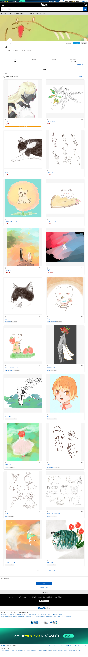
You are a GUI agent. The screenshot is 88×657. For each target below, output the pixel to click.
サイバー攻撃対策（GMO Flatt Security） (44, 616)
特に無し (49, 370)
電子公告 (60, 597)
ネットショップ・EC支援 (17, 650)
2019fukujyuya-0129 (51, 321)
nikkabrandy (8, 321)
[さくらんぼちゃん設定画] (65, 494)
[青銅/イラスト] (65, 543)
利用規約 (39, 597)
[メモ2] (23, 494)
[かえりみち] (23, 251)
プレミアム (12, 13)
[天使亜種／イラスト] (65, 348)
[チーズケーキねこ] (65, 202)
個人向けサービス (72, 650)
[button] (38, 570)
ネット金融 (60, 650)
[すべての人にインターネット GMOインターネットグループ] (76, 1)
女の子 (48, 416)
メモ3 (48, 465)
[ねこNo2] (23, 300)
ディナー (49, 319)
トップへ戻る (44, 592)
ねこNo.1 (7, 172)
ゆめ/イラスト (8, 416)
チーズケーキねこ (51, 221)
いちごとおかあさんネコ (11, 367)
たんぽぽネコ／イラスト (11, 221)
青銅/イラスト (50, 562)
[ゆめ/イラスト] (23, 397)
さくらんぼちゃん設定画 (53, 513)
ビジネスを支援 (27, 650)
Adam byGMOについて (7, 597)
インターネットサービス (5, 650)
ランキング (29, 13)
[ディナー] (65, 300)
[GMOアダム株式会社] (44, 608)
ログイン (44, 583)
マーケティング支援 (42, 650)
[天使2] (65, 251)
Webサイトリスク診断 (42, 614)
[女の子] (65, 397)
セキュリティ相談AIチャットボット (55, 614)
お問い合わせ (22, 597)
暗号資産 (65, 650)
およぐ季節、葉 (51, 121)
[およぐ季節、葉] (65, 104)
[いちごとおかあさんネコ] (23, 348)
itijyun (6, 516)
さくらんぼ (8, 465)
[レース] (23, 104)
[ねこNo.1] (23, 153)
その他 (79, 650)
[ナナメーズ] (65, 153)
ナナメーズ (50, 172)
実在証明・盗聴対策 (5, 616)
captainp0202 (50, 467)
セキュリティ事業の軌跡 (66, 616)
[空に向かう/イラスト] (23, 543)
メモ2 (6, 513)
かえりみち (8, 270)
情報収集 (54, 650)
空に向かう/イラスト (10, 562)
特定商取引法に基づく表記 (50, 597)
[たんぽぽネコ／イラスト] (23, 202)
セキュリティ (33, 650)
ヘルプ (16, 597)
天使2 (48, 270)
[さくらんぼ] (23, 446)
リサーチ (49, 650)
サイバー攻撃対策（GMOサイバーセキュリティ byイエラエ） (22, 616)
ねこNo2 (7, 319)
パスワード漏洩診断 (32, 614)
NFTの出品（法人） (31, 597)
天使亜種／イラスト (52, 367)
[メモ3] (65, 446)
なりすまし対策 (57, 616)
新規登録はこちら (44, 587)
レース (6, 121)
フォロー (77, 43)
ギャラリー (36, 13)
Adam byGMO (4, 578)
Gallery (6, 467)
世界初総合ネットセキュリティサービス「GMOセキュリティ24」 (13, 614)
